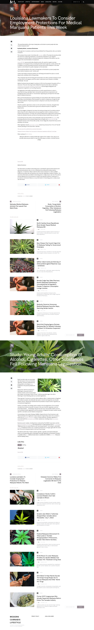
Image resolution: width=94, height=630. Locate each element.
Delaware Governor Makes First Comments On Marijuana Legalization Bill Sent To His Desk (37, 131)
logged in (24, 196)
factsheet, (53, 435)
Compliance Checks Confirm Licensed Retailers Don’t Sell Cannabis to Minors (46, 496)
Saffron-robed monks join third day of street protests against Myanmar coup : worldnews (49, 264)
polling (19, 427)
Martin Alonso (29, 134)
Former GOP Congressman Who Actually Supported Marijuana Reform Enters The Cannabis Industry (49, 598)
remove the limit (52, 119)
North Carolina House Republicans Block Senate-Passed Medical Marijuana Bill (48, 225)
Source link (20, 161)
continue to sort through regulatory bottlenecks (29, 86)
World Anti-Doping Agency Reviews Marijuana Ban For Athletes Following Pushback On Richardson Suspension (48, 326)
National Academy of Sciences (25, 424)
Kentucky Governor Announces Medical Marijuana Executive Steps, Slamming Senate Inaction (48, 306)
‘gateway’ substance (29, 417)
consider (40, 55)
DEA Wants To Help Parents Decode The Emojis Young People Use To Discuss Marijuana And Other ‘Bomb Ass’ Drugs (48, 579)
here (27, 435)
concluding (58, 424)
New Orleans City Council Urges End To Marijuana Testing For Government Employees (49, 245)
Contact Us (75, 1)
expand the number (34, 125)
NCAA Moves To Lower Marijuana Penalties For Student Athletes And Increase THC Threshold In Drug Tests (49, 558)
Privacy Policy (35, 616)
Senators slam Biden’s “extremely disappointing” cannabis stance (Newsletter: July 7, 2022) (47, 516)
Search (80, 606)
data (32, 384)
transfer (55, 117)
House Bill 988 (21, 62)
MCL (38, 229)
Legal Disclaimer (49, 616)
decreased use (30, 419)
